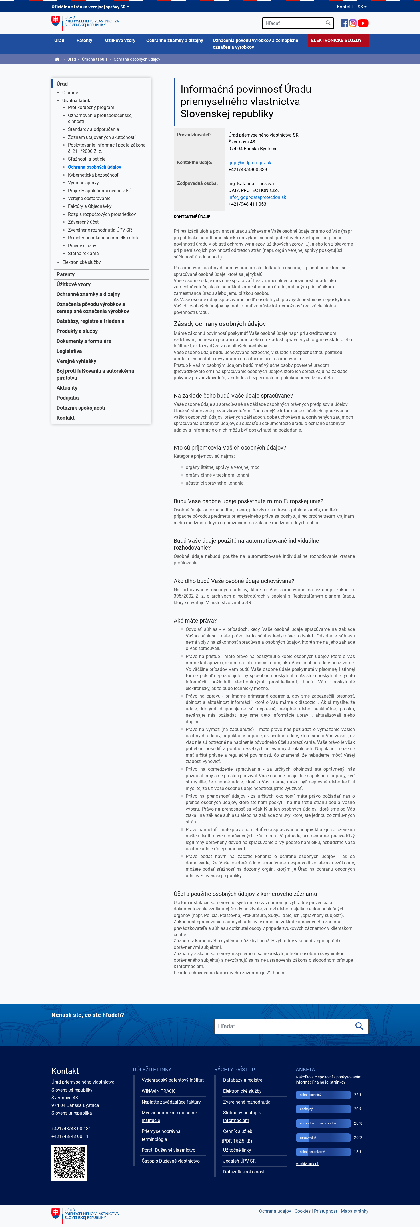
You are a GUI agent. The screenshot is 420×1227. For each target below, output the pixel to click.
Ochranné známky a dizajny (88, 294)
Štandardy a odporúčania (93, 129)
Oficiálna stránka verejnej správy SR (89, 6)
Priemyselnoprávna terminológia (161, 1135)
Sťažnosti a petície (86, 159)
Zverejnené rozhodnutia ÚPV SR (100, 230)
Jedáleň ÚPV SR (239, 1161)
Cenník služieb (237, 1131)
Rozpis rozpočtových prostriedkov (102, 214)
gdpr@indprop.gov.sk (250, 162)
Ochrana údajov (275, 1211)
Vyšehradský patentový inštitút (173, 1080)
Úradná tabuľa (95, 59)
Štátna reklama (83, 253)
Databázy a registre (242, 1080)
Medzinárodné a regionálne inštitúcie (169, 1116)
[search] (298, 23)
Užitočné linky (237, 1150)
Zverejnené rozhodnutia (247, 1102)
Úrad (71, 59)
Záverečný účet (83, 222)
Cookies (303, 1211)
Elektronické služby (81, 262)
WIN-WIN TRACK (158, 1091)
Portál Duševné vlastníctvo (168, 1150)
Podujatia (68, 398)
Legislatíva (69, 351)
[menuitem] (62, 40)
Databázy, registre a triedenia (91, 321)
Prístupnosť (325, 1211)
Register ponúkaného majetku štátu (103, 237)
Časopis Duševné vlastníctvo (171, 1161)
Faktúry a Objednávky (90, 206)
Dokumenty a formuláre (84, 341)
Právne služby (82, 245)
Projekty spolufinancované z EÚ (99, 190)
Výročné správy (83, 182)
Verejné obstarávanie (89, 198)
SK (361, 6)
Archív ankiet (307, 1163)
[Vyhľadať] (328, 23)
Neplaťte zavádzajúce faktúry (171, 1102)
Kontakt (345, 6)
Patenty (66, 274)
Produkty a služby (77, 331)
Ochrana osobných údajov (137, 59)
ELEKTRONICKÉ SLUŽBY (336, 40)
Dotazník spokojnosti (81, 408)
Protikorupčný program (91, 107)
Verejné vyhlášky (76, 361)
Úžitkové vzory (74, 284)
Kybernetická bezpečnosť (93, 175)
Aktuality (67, 388)
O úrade (70, 92)
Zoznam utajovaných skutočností (101, 137)
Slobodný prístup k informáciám (242, 1116)
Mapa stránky (355, 1211)
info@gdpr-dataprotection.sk (257, 197)
